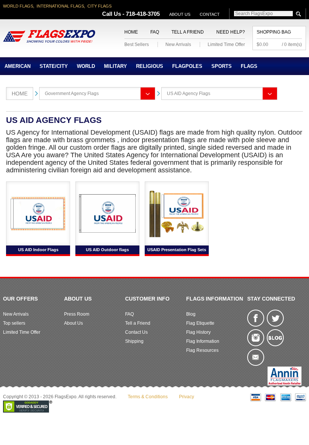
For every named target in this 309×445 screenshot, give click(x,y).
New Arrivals (178, 44)
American (18, 66)
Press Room (76, 314)
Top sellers (14, 323)
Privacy (186, 396)
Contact (210, 14)
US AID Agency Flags (188, 93)
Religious (149, 66)
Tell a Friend (187, 32)
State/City (54, 66)
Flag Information (202, 341)
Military (115, 66)
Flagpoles (187, 66)
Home (131, 32)
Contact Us (136, 332)
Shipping (134, 341)
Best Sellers (136, 44)
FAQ (154, 32)
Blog (191, 314)
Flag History (198, 332)
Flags (249, 66)
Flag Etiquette (200, 323)
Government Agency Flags (72, 93)
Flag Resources (202, 350)
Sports (221, 66)
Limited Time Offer (226, 44)
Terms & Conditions (148, 396)
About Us (179, 14)
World (86, 66)
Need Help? (230, 32)
